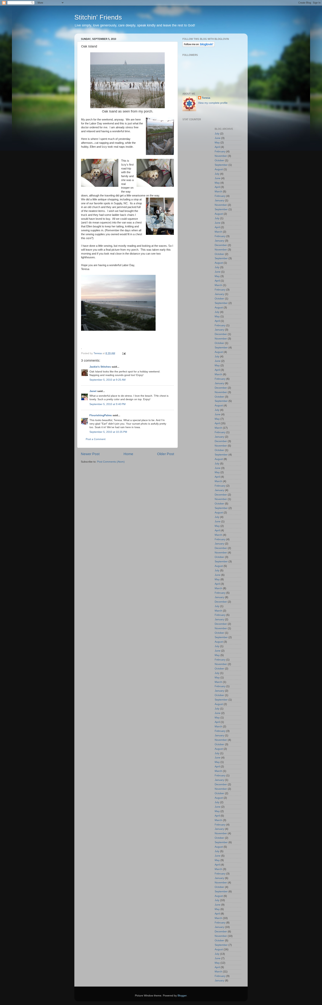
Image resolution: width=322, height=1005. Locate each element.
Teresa (206, 97)
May (217, 142)
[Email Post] (123, 353)
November (221, 156)
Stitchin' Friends (98, 17)
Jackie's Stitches (100, 366)
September (221, 164)
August (219, 169)
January (219, 200)
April (217, 147)
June (217, 138)
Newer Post (90, 454)
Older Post (165, 454)
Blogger (182, 995)
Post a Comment (95, 439)
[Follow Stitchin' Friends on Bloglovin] (198, 46)
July (217, 133)
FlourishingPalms (100, 415)
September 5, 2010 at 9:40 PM (107, 404)
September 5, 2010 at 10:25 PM (108, 432)
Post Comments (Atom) (111, 461)
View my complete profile (213, 102)
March (218, 191)
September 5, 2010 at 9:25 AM (107, 379)
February (220, 151)
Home (128, 454)
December (221, 245)
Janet (93, 391)
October (219, 160)
